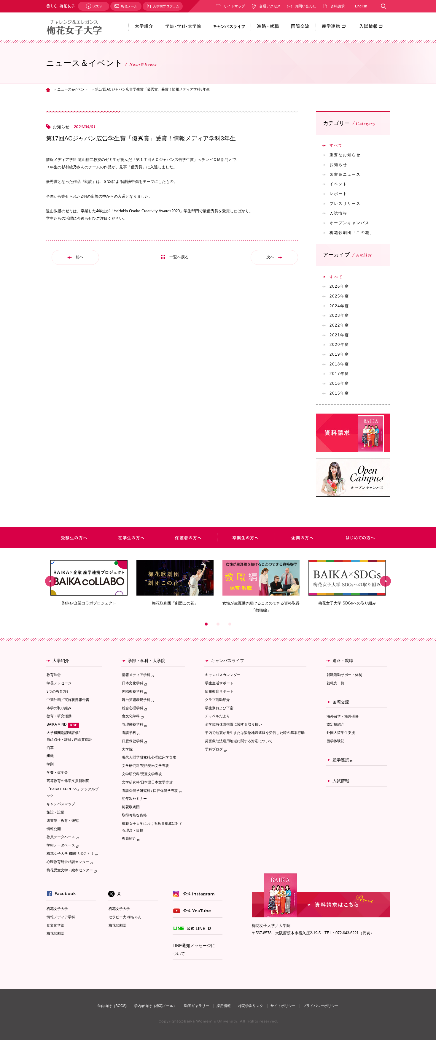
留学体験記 (335, 741)
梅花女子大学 (57, 909)
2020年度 (339, 344)
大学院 (127, 749)
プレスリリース (345, 203)
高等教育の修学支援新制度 (68, 781)
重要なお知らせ (345, 155)
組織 (50, 756)
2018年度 (339, 364)
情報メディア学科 (61, 917)
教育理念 (54, 675)
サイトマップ (234, 6)
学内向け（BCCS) (112, 1006)
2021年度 (339, 335)
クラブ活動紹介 (217, 700)
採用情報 (224, 1006)
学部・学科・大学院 (146, 660)
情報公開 (54, 829)
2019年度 (339, 354)
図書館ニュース (345, 174)
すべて (336, 145)
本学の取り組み (59, 708)
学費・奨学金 (57, 772)
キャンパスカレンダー (223, 675)
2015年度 (339, 393)
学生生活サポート (219, 683)
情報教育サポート (219, 691)
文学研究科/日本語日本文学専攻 (147, 782)
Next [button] (385, 581)
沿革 (50, 748)
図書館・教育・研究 (63, 821)
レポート (338, 193)
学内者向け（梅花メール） (155, 1006)
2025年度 (339, 296)
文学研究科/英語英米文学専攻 (145, 766)
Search (383, 6)
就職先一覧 (335, 683)
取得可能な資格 (134, 815)
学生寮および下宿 (219, 708)
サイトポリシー (282, 1006)
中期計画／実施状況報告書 (68, 700)
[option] (89, 583)
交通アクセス (270, 6)
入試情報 (338, 213)
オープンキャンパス (350, 223)
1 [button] (206, 624)
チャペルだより (217, 716)
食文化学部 (55, 925)
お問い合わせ (305, 6)
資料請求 (337, 6)
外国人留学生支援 (341, 733)
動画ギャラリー (196, 1006)
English (361, 6)
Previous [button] (50, 581)
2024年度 (339, 306)
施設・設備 (55, 812)
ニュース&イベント (72, 89)
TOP (48, 90)
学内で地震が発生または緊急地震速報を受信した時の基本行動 (255, 733)
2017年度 (339, 373)
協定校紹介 (335, 724)
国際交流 (340, 701)
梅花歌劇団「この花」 (352, 232)
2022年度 (339, 325)
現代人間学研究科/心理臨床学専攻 (149, 757)
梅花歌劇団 (131, 807)
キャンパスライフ (227, 660)
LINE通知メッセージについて (194, 949)
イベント (338, 184)
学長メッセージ (59, 683)
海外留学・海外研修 (343, 716)
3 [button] (229, 624)
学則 (50, 764)
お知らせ (338, 164)
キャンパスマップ (61, 804)
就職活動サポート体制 (344, 675)
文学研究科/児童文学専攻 (142, 774)
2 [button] (218, 624)
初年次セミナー (134, 799)
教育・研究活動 (59, 716)
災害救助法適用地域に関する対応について (239, 741)
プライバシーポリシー (320, 1006)
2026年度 (339, 286)
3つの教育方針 (58, 691)
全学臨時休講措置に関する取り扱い (233, 724)
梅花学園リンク (250, 1006)
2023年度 (339, 315)
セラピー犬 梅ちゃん (125, 917)
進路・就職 (342, 660)
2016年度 (339, 383)
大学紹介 (60, 660)
